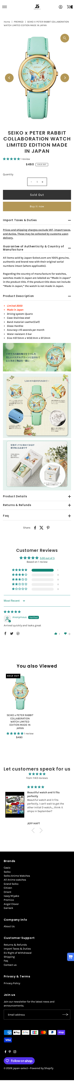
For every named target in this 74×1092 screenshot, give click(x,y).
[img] (12, 611)
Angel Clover (11, 904)
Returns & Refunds (15, 944)
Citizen (8, 887)
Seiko (7, 871)
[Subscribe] (65, 1014)
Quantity (8, 174)
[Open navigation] (5, 7)
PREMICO (18, 21)
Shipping (9, 956)
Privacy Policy (12, 983)
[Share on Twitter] (42, 528)
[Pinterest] (10, 1052)
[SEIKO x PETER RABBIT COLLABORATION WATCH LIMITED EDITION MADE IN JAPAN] (20, 693)
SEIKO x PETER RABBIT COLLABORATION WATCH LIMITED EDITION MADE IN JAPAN (20, 721)
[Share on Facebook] (35, 528)
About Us (9, 926)
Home (7, 21)
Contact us (10, 964)
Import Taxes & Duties (17, 948)
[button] (12, 158)
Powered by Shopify (41, 1068)
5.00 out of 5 (47, 558)
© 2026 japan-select (16, 1068)
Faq (6, 960)
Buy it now (37, 206)
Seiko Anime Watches (17, 875)
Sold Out (37, 195)
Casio (7, 867)
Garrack (8, 907)
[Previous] (9, 77)
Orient (7, 891)
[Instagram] (14, 1052)
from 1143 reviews (37, 777)
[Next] (64, 77)
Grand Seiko (11, 883)
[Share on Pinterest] (48, 528)
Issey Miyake (11, 895)
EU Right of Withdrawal (18, 952)
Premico (9, 899)
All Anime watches (15, 879)
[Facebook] (5, 1052)
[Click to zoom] (64, 38)
